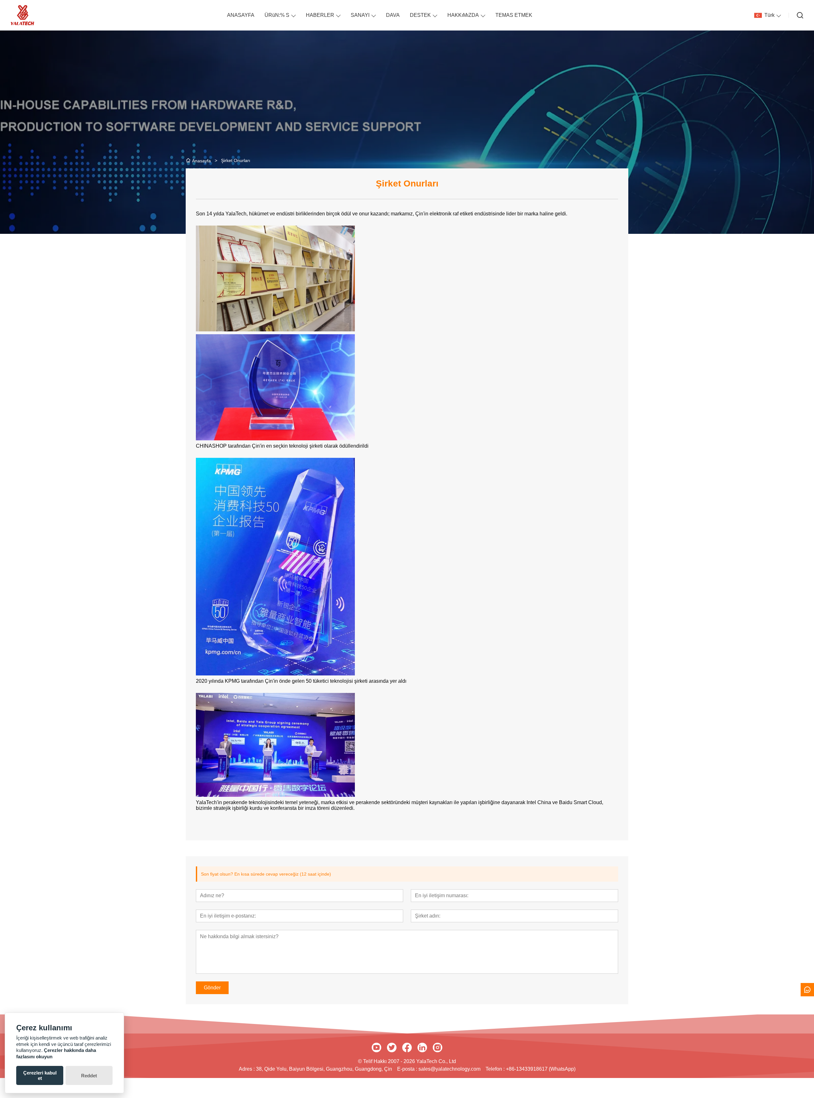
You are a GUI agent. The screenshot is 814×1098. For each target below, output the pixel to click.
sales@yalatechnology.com (449, 1069)
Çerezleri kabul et (40, 1075)
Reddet (89, 1075)
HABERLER (320, 15)
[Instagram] (437, 1047)
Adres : (247, 1069)
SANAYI (360, 15)
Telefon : (496, 1069)
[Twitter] (392, 1047)
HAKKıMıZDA (463, 15)
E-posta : (407, 1069)
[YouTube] (376, 1047)
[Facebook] (407, 1047)
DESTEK (420, 15)
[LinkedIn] (422, 1047)
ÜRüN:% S (277, 15)
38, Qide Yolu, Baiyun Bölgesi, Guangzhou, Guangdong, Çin (324, 1069)
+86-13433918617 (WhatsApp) (541, 1069)
